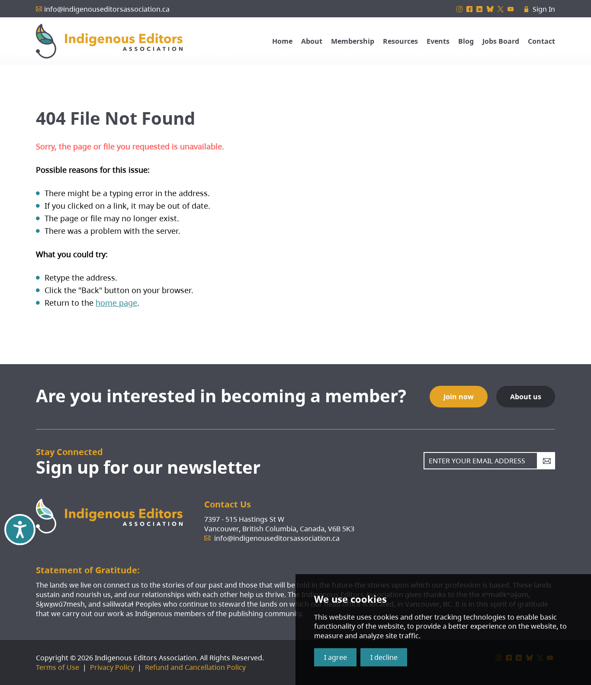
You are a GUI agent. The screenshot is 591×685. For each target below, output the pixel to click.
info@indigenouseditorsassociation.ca (107, 9)
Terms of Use (57, 667)
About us (525, 396)
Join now (458, 396)
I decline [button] (384, 657)
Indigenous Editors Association (109, 41)
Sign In (539, 9)
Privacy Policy (112, 667)
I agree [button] (335, 657)
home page (116, 302)
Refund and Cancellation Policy (195, 667)
